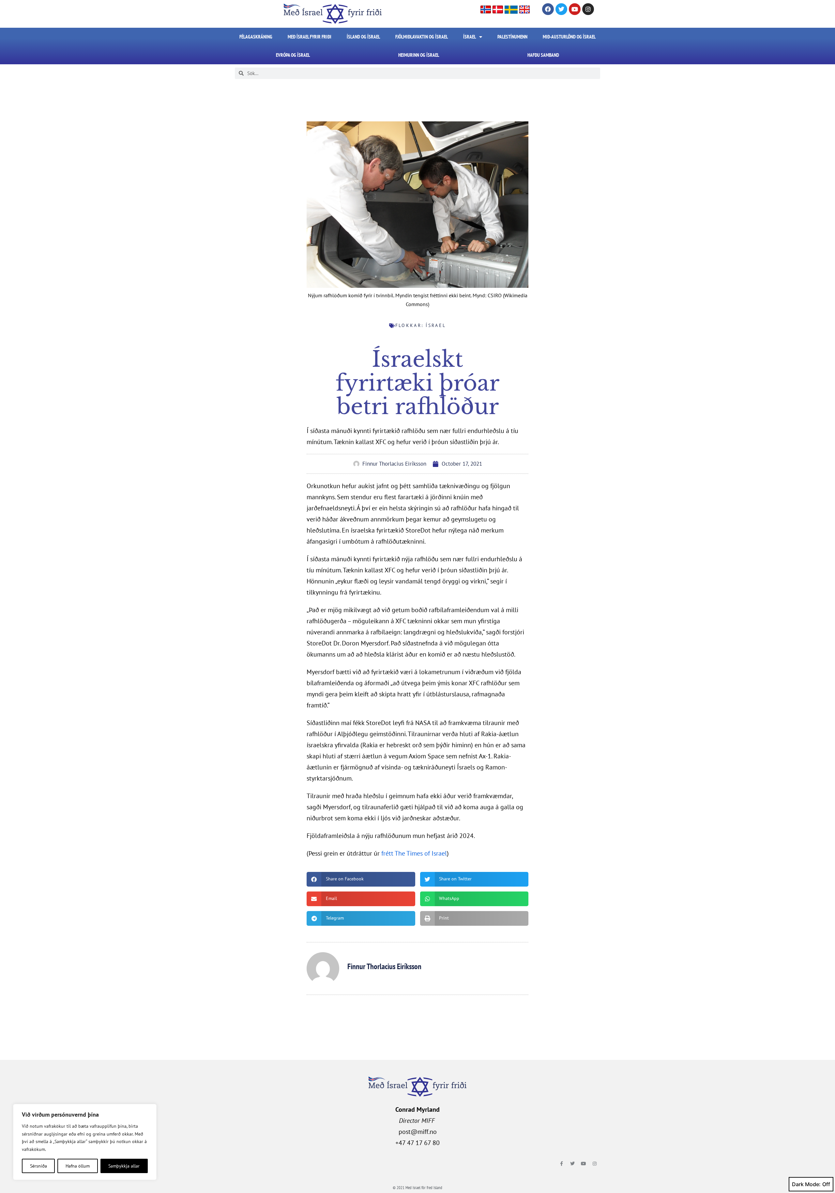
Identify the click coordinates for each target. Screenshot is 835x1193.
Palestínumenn (512, 37)
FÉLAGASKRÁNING (255, 37)
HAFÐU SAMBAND (543, 55)
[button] (361, 879)
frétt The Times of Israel (414, 853)
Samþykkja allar (124, 1166)
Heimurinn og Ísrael (418, 55)
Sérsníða (38, 1166)
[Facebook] (548, 9)
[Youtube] (575, 9)
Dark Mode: (806, 1184)
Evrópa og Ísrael (293, 55)
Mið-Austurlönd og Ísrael (569, 37)
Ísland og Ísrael (363, 37)
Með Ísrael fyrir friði (309, 37)
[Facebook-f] (561, 1163)
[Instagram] (588, 9)
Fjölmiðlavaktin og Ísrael (421, 37)
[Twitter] (561, 9)
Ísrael (469, 37)
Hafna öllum (78, 1166)
